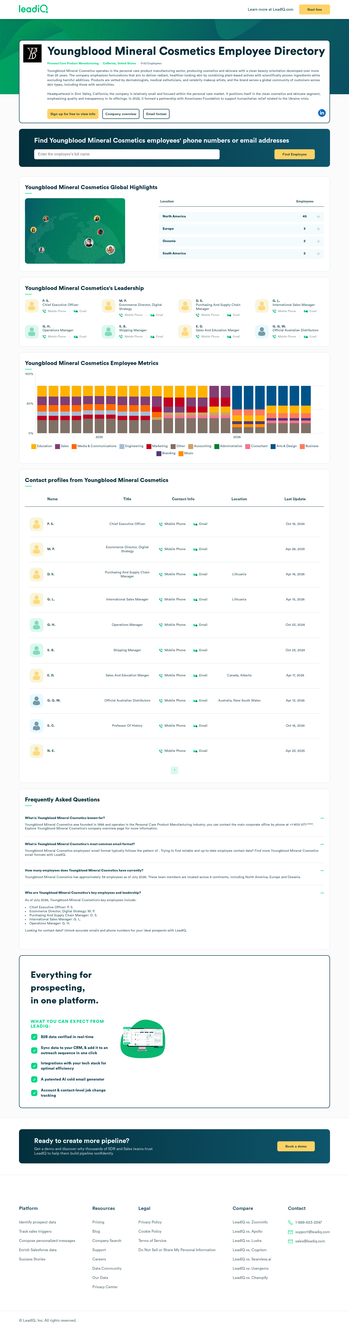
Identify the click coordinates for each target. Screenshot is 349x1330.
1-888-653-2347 (308, 1222)
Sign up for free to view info (72, 114)
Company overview (120, 114)
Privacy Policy (150, 1222)
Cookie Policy (149, 1231)
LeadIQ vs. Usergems (251, 1268)
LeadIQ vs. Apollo (247, 1231)
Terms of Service (152, 1241)
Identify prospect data (37, 1222)
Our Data (100, 1278)
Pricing (98, 1222)
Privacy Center (105, 1287)
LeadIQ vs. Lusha (247, 1241)
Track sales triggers (35, 1231)
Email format (156, 114)
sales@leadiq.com (310, 1241)
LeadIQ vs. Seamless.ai (252, 1259)
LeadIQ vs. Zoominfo (250, 1222)
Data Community (107, 1268)
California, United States (119, 63)
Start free (314, 9)
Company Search (106, 1241)
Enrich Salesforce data (38, 1250)
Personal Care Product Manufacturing (73, 63)
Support (99, 1250)
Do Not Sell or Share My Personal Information (177, 1250)
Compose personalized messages (47, 1241)
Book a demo (296, 1146)
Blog (96, 1231)
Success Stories (32, 1259)
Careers (99, 1259)
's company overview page (80, 828)
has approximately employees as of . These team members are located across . (163, 874)
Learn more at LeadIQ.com (270, 9)
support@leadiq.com (312, 1232)
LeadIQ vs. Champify (250, 1278)
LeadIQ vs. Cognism (250, 1250)
